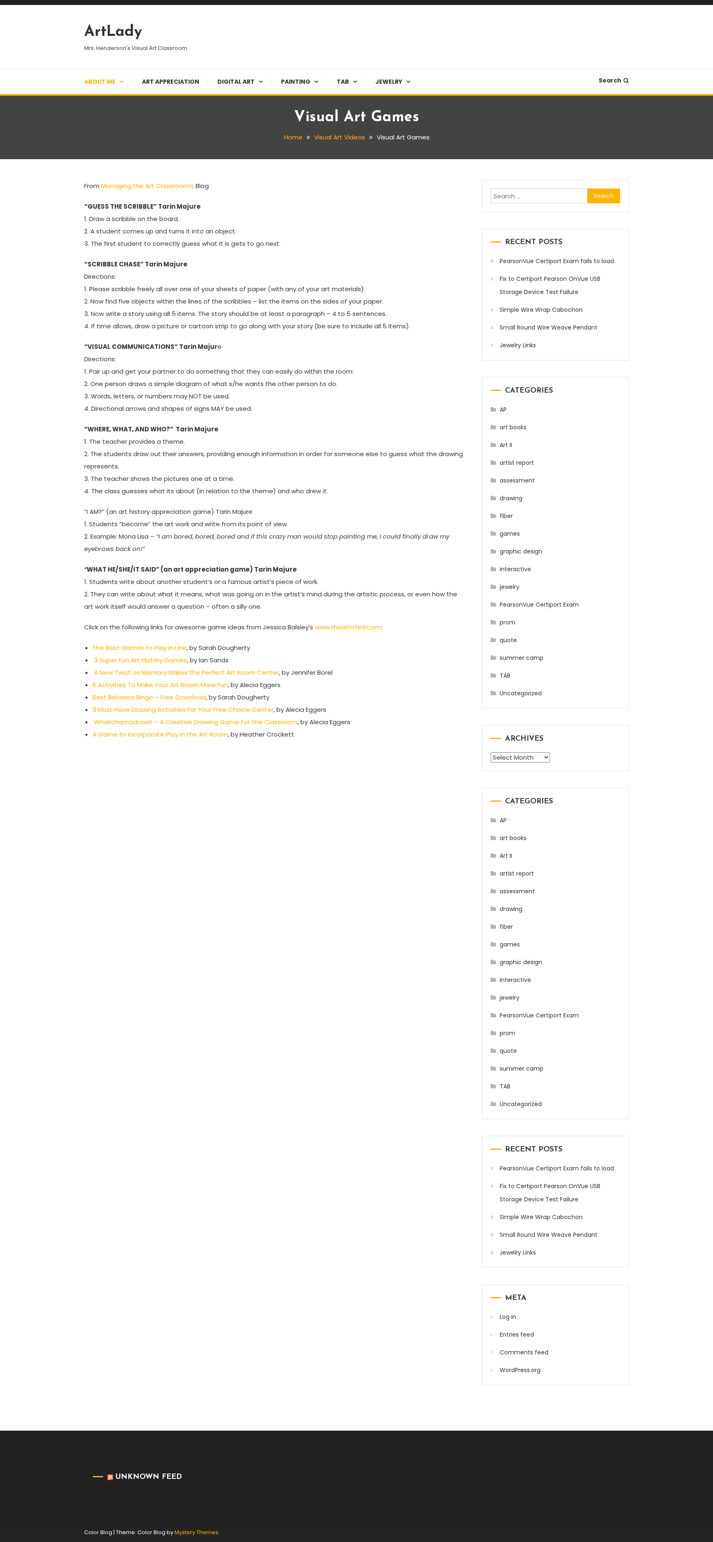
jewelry (509, 587)
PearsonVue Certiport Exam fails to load (557, 261)
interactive (515, 569)
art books (513, 427)
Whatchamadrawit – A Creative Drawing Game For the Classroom (195, 722)
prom (507, 622)
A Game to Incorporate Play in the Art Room (160, 734)
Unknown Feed (149, 1477)
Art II (506, 445)
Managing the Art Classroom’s (147, 185)
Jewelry (388, 82)
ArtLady (113, 32)
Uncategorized (521, 693)
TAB (343, 82)
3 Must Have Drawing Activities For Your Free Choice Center (183, 709)
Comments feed (524, 1352)
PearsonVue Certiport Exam (539, 604)
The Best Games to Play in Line (139, 647)
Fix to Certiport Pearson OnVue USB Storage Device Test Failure (550, 285)
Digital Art (236, 82)
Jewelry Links (518, 345)
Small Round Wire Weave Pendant (548, 327)
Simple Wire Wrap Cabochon (541, 310)
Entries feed (517, 1334)
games (510, 534)
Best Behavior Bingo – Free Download (149, 697)
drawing (511, 498)
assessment (517, 480)
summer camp (521, 658)
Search (610, 80)
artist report (517, 463)
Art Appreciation (170, 82)
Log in (508, 1317)
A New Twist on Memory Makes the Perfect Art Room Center (186, 672)
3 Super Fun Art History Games (140, 660)
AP (503, 409)
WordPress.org (520, 1370)
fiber (506, 516)
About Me (100, 82)
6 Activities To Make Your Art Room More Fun (160, 684)
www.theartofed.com (348, 627)
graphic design (521, 551)
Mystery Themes (196, 1532)
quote (508, 640)
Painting (295, 82)
